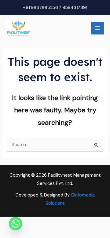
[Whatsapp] (15, 223)
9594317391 (74, 7)
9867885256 (44, 7)
